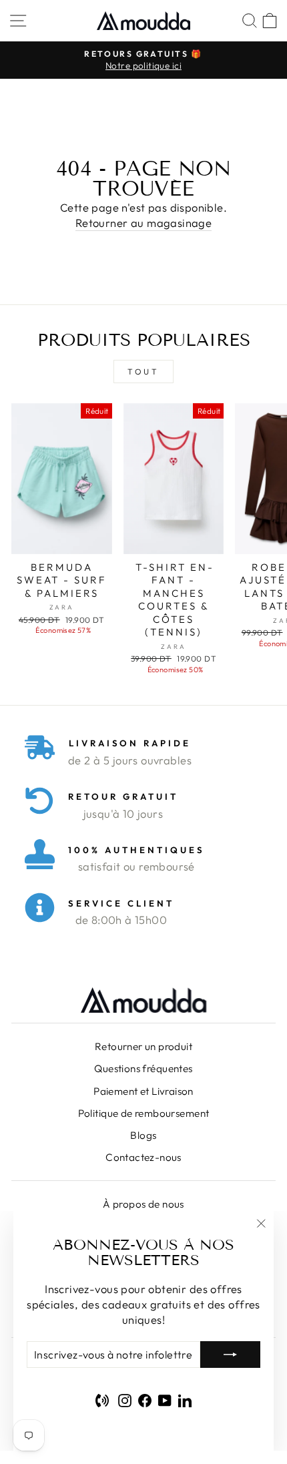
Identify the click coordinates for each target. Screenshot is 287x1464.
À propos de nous (143, 1204)
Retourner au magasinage (143, 223)
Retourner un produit (143, 1046)
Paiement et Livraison (143, 1091)
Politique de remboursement (144, 1113)
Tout (143, 372)
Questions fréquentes (143, 1068)
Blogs (143, 1135)
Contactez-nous (143, 1157)
